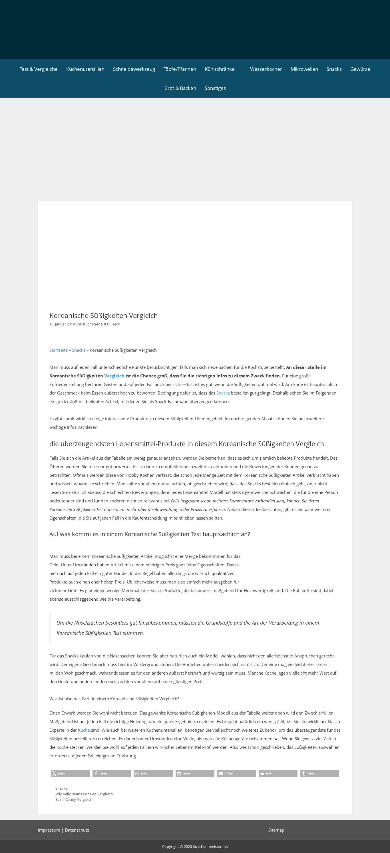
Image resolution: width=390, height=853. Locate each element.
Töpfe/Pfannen (180, 69)
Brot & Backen (180, 88)
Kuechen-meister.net (210, 846)
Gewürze (360, 69)
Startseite (58, 350)
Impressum (49, 830)
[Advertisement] (195, 140)
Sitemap (276, 830)
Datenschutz (77, 830)
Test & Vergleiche (39, 69)
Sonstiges (215, 88)
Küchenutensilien (85, 69)
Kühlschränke (220, 69)
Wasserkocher (266, 69)
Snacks (334, 69)
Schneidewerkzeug (134, 69)
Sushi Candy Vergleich (74, 799)
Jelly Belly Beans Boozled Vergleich (84, 793)
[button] (70, 773)
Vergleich (114, 376)
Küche (84, 730)
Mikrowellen (304, 69)
